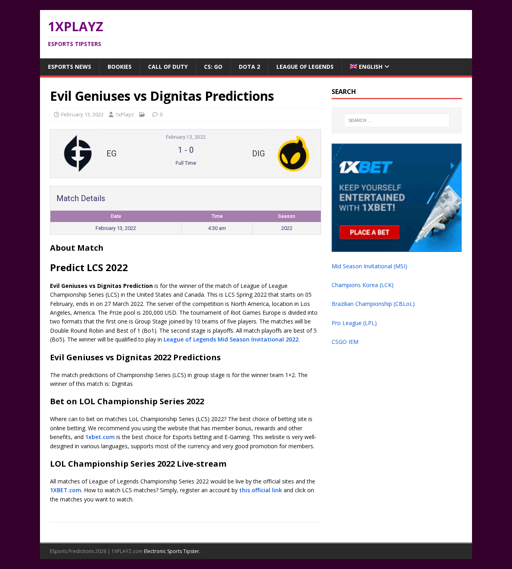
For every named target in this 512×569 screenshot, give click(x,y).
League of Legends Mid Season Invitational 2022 (231, 339)
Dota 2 (249, 66)
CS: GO (213, 66)
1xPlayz (124, 114)
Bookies (120, 66)
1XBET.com (65, 490)
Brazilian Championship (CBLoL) (373, 303)
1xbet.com (100, 437)
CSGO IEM (345, 341)
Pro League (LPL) (354, 323)
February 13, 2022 (82, 114)
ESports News (69, 66)
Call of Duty (168, 66)
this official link (260, 490)
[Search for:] (397, 120)
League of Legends (305, 66)
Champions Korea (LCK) (363, 285)
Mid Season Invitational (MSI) (369, 266)
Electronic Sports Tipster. (172, 551)
